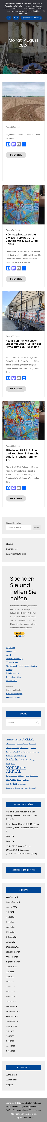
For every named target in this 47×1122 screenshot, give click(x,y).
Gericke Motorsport (14, 694)
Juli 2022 (10, 1031)
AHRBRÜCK (10, 740)
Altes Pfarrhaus (10, 744)
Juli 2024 (10, 912)
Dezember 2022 (12, 1006)
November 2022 (13, 1011)
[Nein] (43, 11)
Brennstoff (32, 744)
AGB (8, 655)
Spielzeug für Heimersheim (14, 788)
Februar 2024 (11, 937)
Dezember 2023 (12, 947)
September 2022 (13, 1021)
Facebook (14, 1106)
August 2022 (11, 1026)
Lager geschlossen (11, 776)
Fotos (20, 752)
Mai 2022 (10, 1041)
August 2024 (11, 907)
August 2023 (11, 967)
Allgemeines (11, 1080)
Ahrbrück (18, 740)
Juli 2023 (10, 972)
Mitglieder (11, 779)
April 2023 (10, 986)
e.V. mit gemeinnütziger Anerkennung (17, 748)
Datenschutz (11, 651)
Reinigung (26, 780)
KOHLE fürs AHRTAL (16, 769)
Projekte (9, 1085)
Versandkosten (12, 662)
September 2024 (13, 902)
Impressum (10, 648)
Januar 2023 (11, 1001)
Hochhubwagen (30, 760)
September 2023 (13, 962)
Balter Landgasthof (22, 744)
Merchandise (11, 680)
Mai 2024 (10, 922)
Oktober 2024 (12, 897)
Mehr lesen (16, 154)
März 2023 (10, 991)
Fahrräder (9, 752)
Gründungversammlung (16, 756)
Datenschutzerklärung (31, 18)
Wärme (26, 788)
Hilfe (22, 760)
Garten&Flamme (13, 697)
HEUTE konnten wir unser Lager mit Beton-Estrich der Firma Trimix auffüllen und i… (23, 345)
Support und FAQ (13, 677)
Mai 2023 (10, 981)
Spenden (11, 783)
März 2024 (10, 932)
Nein (16, 18)
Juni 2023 (10, 977)
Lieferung (21, 776)
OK (9, 18)
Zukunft (32, 788)
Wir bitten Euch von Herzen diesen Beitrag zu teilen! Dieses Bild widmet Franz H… (21, 815)
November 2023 (13, 952)
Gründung (36, 752)
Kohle (13, 764)
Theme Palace (28, 1117)
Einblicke (33, 748)
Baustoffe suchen (13, 523)
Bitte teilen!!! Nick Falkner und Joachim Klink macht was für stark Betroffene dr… (22, 455)
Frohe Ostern (27, 752)
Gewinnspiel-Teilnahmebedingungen (21, 666)
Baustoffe (10, 836)
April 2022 (10, 1046)
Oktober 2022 (12, 1016)
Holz (8, 764)
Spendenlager (22, 784)
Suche (36, 527)
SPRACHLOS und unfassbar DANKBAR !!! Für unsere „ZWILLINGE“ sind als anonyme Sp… (22, 850)
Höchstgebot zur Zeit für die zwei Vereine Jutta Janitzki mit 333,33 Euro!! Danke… (22, 239)
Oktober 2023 (12, 957)
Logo (27, 776)
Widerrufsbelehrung (14, 658)
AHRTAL (28, 739)
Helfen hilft (13, 759)
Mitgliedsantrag (12, 673)
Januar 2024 (11, 942)
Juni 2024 (10, 917)
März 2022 (10, 1051)
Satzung (9, 669)
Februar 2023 (11, 996)
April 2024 (10, 927)
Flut (15, 751)
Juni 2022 (10, 1036)
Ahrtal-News (11, 1075)
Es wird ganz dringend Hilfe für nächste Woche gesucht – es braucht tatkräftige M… (22, 827)
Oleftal (19, 780)
